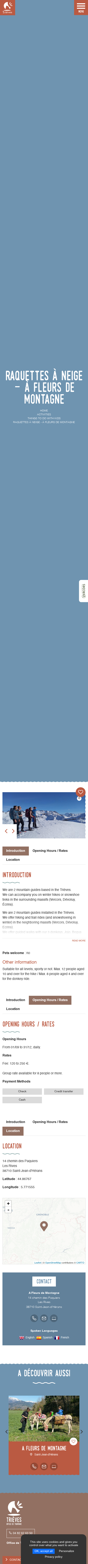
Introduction (15, 1000)
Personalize (66, 1551)
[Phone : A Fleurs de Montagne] (34, 1466)
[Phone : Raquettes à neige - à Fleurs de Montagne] (34, 1318)
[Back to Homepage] (7, 7)
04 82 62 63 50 (23, 1533)
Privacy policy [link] (53, 1556)
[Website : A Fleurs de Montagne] (54, 1466)
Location (13, 860)
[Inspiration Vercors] (83, 591)
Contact (16, 1560)
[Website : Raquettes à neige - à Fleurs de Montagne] (54, 1318)
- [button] (8, 1210)
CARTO (80, 1262)
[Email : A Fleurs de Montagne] (44, 1466)
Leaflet (37, 1262)
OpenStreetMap (53, 1262)
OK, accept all (44, 1551)
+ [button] (8, 1203)
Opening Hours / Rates (50, 851)
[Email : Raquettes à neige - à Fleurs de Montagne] (44, 1318)
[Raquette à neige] (44, 815)
